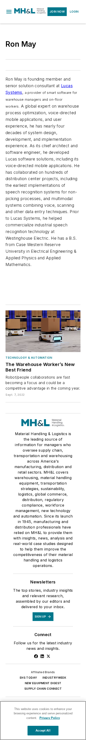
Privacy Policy (49, 718)
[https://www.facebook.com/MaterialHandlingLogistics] (36, 656)
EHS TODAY (28, 677)
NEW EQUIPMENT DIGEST (43, 683)
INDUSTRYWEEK (54, 677)
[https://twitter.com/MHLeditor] (48, 656)
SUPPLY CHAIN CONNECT (43, 688)
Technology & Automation (29, 357)
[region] (43, 720)
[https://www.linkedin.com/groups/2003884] (42, 656)
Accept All (43, 730)
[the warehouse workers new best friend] (43, 331)
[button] (9, 11)
